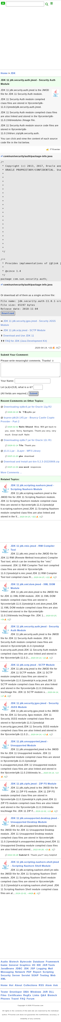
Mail (50, 968)
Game (4, 965)
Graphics (25, 965)
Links (36, 995)
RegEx (27, 995)
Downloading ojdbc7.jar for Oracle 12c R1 (28, 440)
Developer (16, 992)
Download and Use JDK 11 (18, 335)
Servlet (26, 975)
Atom (48, 985)
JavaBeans (7, 968)
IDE (39, 965)
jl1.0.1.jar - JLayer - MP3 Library (22, 451)
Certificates (15, 995)
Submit (33, 393)
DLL (51, 992)
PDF (29, 972)
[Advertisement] (30, 39)
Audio (4, 961)
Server (16, 975)
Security (6, 975)
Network (20, 972)
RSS (41, 985)
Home (4, 73)
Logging (42, 968)
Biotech (14, 961)
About (18, 985)
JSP (32, 968)
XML (3, 979)
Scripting (48, 972)
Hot (11, 985)
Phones (5, 999)
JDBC (18, 968)
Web (53, 975)
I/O (33, 965)
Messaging (7, 972)
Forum (30, 999)
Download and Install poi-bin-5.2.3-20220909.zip (31, 461)
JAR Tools (48, 965)
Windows (35, 992)
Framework (52, 961)
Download (8, 313)
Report (37, 972)
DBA (26, 992)
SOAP (35, 975)
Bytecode (26, 961)
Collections (30, 985)
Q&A (43, 995)
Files (4, 995)
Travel (15, 999)
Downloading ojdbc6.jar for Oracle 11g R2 (28, 407)
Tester (4, 992)
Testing (44, 975)
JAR (45, 992)
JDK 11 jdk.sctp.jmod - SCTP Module (24, 330)
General (13, 965)
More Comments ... (11, 472)
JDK (13, 73)
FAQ (22, 999)
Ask (55, 985)
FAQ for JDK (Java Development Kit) (26, 341)
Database (38, 961)
